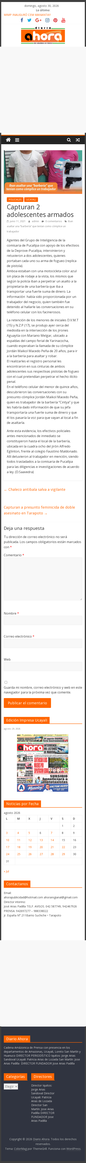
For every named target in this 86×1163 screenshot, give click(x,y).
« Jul (6, 871)
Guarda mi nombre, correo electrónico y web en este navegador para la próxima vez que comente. (43, 689)
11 (18, 840)
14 (52, 840)
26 (30, 854)
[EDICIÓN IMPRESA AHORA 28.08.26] (43, 791)
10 (7, 840)
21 (52, 847)
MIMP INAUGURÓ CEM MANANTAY (27, 15)
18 (18, 847)
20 (41, 847)
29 (63, 854)
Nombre (11, 613)
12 (30, 840)
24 (7, 854)
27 (41, 854)
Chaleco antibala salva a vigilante (34, 489)
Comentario (14, 555)
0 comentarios (53, 221)
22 (63, 847)
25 (18, 854)
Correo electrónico (19, 636)
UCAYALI (31, 199)
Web (7, 659)
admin (36, 221)
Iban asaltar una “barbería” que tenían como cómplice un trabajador (40, 226)
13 (41, 840)
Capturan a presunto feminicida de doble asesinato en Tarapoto (39, 510)
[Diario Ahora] (8, 140)
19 (30, 847)
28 (52, 854)
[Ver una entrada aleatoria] (77, 140)
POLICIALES (15, 199)
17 (7, 847)
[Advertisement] (43, 90)
